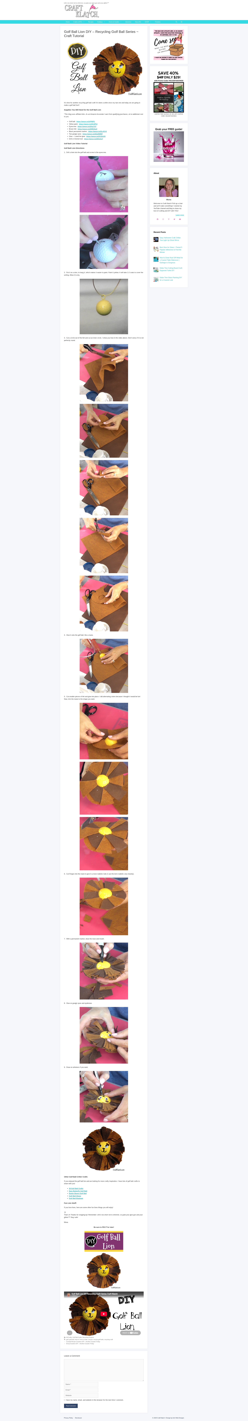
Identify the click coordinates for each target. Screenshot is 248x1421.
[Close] (155, 679)
